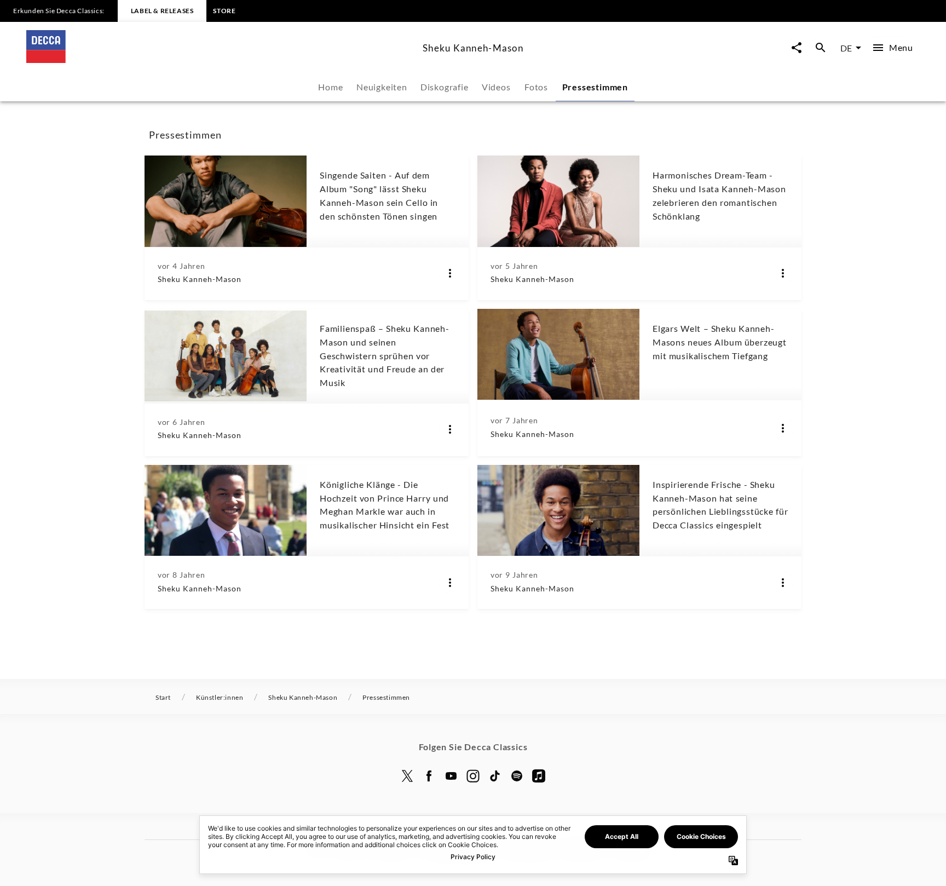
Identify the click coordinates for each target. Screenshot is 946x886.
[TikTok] (495, 776)
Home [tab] (330, 87)
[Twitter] (407, 776)
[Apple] (539, 776)
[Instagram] (473, 776)
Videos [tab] (496, 87)
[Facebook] (429, 776)
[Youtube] (451, 776)
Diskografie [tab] (444, 87)
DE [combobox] (846, 48)
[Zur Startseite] (220, 59)
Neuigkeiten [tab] (381, 87)
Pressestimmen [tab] (595, 87)
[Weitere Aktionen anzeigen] (450, 273)
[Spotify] (517, 776)
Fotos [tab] (536, 87)
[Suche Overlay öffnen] (821, 48)
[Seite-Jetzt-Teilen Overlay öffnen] (796, 48)
